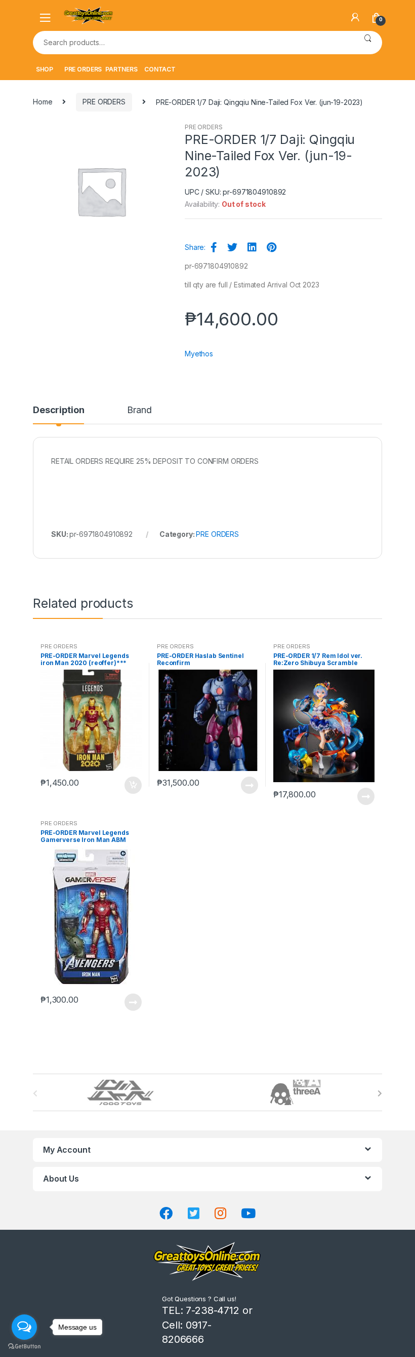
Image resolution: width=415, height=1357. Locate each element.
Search (367, 42)
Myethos (199, 353)
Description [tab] (58, 410)
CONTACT (160, 69)
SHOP (44, 69)
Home (42, 101)
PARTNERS (121, 69)
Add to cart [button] (132, 785)
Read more (249, 785)
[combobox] (193, 42)
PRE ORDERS (83, 69)
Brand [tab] (139, 410)
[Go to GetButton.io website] (24, 1346)
